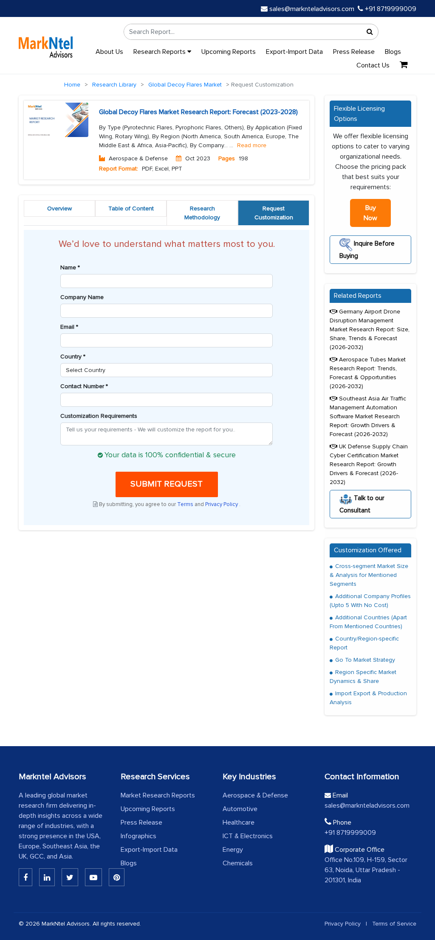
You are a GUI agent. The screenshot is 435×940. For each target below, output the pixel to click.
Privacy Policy (222, 504)
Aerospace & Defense (255, 795)
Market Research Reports (158, 795)
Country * (72, 356)
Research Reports (160, 52)
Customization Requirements (98, 416)
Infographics (138, 836)
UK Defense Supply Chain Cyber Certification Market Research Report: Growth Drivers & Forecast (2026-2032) (369, 464)
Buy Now (370, 213)
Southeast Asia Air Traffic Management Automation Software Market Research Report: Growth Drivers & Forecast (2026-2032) (368, 416)
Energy (233, 849)
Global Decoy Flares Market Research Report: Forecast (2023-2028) (198, 112)
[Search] (369, 32)
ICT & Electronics (248, 836)
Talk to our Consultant (361, 504)
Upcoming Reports (228, 52)
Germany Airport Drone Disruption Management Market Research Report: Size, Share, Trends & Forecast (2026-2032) (370, 329)
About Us (109, 52)
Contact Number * (84, 386)
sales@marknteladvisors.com (311, 9)
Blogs (393, 52)
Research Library (114, 84)
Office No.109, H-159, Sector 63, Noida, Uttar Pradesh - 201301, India (366, 870)
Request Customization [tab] (273, 213)
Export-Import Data (294, 52)
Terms (186, 504)
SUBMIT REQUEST (166, 484)
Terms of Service (394, 923)
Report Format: (118, 168)
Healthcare (238, 822)
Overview (59, 208)
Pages (226, 158)
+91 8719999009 (389, 9)
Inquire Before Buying (367, 250)
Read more (251, 145)
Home (72, 84)
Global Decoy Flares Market (185, 84)
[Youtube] (93, 877)
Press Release (354, 52)
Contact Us (373, 65)
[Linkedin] (25, 877)
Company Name (82, 297)
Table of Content (131, 208)
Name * (70, 267)
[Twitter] (70, 877)
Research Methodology (202, 213)
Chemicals (238, 863)
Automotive (240, 809)
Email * (69, 326)
